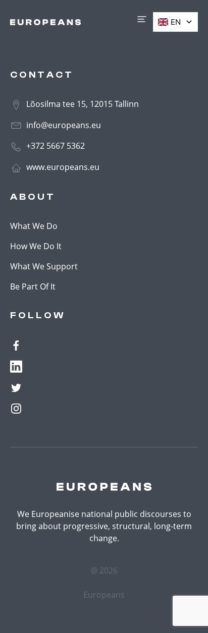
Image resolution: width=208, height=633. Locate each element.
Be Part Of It (33, 286)
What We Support (44, 266)
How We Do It (36, 246)
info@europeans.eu (62, 125)
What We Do (34, 226)
